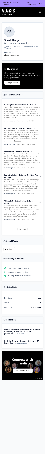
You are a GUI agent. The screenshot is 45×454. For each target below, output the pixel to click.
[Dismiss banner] (42, 3)
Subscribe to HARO (22, 371)
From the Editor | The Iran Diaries (18, 128)
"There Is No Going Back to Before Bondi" (18, 202)
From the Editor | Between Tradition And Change (21, 176)
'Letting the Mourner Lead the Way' (19, 105)
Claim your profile (12, 83)
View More (22, 229)
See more (15, 117)
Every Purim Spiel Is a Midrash (16, 151)
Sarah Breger (21, 121)
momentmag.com (12, 55)
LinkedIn (10, 249)
